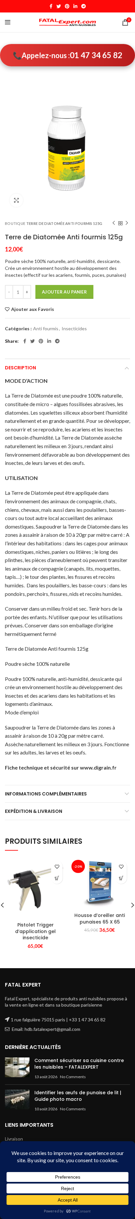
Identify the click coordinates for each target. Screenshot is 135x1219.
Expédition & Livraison (33, 811)
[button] (57, 878)
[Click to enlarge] (16, 200)
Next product (127, 223)
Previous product (113, 223)
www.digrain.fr (98, 767)
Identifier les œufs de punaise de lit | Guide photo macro (77, 1095)
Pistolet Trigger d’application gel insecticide (35, 931)
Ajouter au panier (64, 291)
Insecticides (74, 328)
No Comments (73, 1076)
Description (20, 367)
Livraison (14, 1139)
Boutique (15, 223)
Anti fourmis (45, 328)
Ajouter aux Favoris (32, 309)
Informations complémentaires (46, 794)
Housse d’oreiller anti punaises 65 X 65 (99, 918)
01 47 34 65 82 (96, 55)
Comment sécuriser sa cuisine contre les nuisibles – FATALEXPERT (79, 1063)
